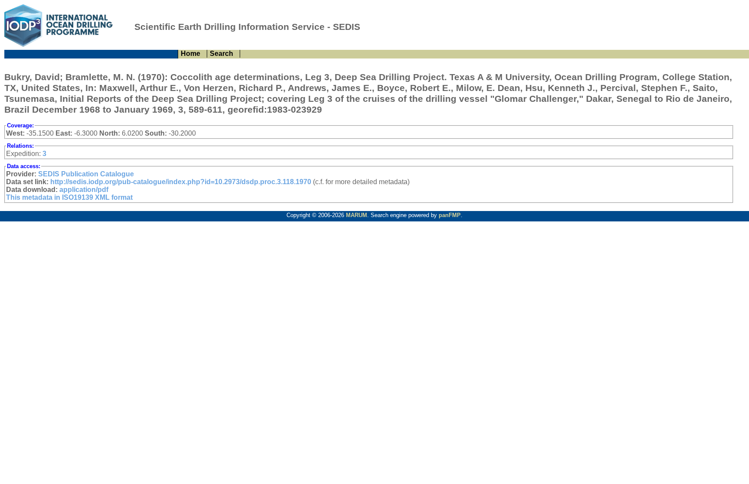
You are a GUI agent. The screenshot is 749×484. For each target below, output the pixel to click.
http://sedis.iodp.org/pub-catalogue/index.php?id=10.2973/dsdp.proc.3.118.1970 (180, 181)
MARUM (356, 215)
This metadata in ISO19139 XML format (69, 197)
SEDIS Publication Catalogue (86, 174)
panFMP (450, 215)
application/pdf (83, 189)
